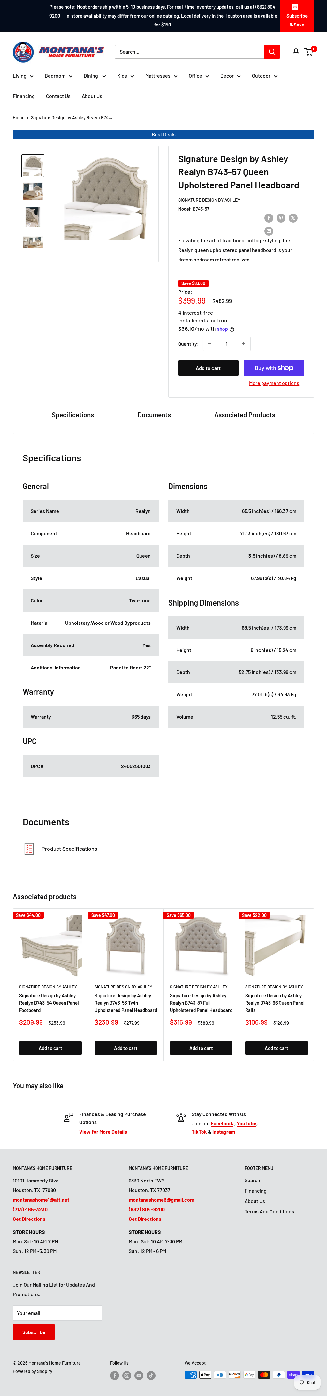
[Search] (272, 52)
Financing (24, 96)
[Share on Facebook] (268, 218)
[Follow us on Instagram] (126, 1375)
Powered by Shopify (32, 1371)
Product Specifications (68, 848)
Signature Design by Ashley (209, 200)
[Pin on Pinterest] (281, 218)
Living (20, 75)
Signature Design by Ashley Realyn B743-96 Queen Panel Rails (275, 1002)
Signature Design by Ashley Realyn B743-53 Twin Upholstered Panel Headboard (126, 1002)
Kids (122, 75)
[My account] (296, 51)
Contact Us (58, 96)
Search (252, 1180)
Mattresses (158, 75)
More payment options (274, 383)
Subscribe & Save (297, 20)
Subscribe (33, 1332)
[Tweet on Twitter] (293, 218)
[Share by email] (268, 231)
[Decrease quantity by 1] (210, 344)
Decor (227, 75)
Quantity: (188, 344)
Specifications (73, 415)
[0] (309, 52)
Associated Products (244, 415)
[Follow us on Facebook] (114, 1375)
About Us (92, 96)
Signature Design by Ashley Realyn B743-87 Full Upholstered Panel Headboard (201, 1002)
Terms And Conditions (269, 1211)
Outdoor (261, 75)
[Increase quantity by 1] (243, 344)
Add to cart (208, 368)
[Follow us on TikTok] (151, 1375)
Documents (154, 415)
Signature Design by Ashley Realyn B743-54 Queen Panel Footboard (49, 1002)
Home (19, 117)
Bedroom (55, 75)
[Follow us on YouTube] (138, 1375)
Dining (91, 75)
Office (195, 75)
